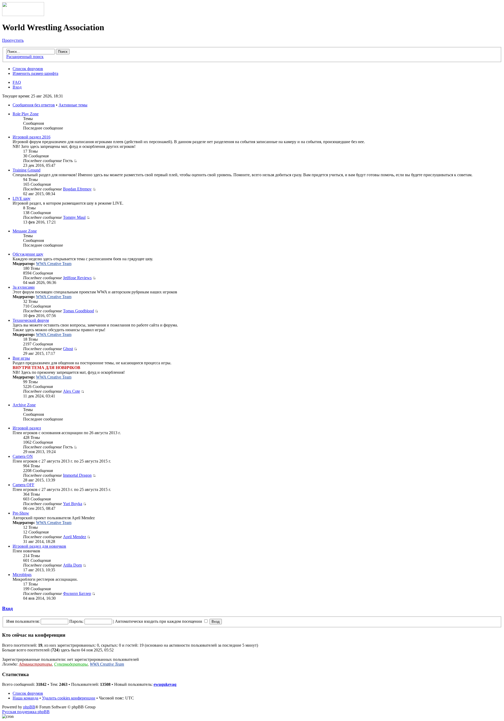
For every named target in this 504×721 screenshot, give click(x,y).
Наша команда (25, 698)
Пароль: (76, 621)
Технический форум (31, 320)
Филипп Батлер (77, 593)
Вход (17, 87)
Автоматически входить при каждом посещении (159, 621)
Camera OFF (23, 485)
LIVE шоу (21, 198)
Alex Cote (71, 391)
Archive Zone (24, 405)
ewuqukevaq (165, 684)
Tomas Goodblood (78, 311)
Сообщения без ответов (34, 105)
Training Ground (26, 170)
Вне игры (21, 358)
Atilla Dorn (72, 565)
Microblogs (22, 574)
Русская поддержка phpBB (26, 711)
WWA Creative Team (53, 263)
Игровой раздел (27, 428)
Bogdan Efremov (77, 189)
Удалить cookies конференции (68, 698)
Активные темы (73, 105)
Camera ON (23, 456)
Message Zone (25, 231)
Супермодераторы (71, 664)
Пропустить (13, 40)
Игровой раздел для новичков (39, 546)
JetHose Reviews (77, 278)
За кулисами (24, 287)
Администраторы (35, 664)
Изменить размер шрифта (35, 73)
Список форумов (28, 68)
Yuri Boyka (72, 503)
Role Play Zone (26, 114)
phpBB (29, 707)
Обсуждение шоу (28, 254)
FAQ (17, 82)
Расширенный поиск (25, 56)
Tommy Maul (74, 217)
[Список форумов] (23, 14)
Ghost (68, 348)
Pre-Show (21, 513)
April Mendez (74, 537)
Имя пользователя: (23, 621)
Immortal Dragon (77, 475)
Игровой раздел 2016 (31, 137)
